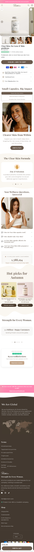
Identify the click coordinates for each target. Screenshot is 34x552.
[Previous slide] (13, 184)
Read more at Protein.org (17, 391)
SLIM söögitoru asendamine (6, 519)
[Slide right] (32, 22)
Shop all (16, 323)
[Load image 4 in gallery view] (28, 40)
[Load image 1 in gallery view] (5, 40)
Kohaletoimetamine (7, 459)
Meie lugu (4, 523)
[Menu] (2, 5)
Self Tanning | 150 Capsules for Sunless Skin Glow (25, 299)
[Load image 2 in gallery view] (13, 40)
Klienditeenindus (6, 446)
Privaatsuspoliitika (7, 452)
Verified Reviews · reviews (8, 466)
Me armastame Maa (7, 526)
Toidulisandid (5, 514)
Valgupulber (5, 511)
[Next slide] (21, 184)
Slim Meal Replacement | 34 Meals (9, 299)
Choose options (9, 305)
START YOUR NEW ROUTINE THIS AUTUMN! (17, 1)
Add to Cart (17, 148)
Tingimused (4, 455)
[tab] (15, 184)
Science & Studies (6, 462)
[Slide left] (2, 22)
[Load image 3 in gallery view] (21, 40)
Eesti (16, 536)
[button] (28, 5)
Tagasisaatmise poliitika (8, 449)
